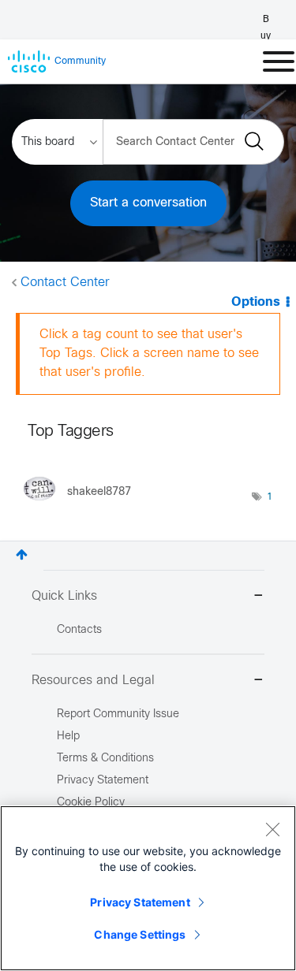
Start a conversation (148, 203)
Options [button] (255, 302)
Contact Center (65, 282)
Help (68, 736)
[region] (148, 888)
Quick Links (64, 596)
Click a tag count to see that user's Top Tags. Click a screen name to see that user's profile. (149, 353)
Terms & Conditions (105, 758)
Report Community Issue (118, 714)
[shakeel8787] (83, 504)
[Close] (272, 829)
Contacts (79, 630)
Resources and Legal (93, 680)
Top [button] (21, 554)
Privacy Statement (139, 902)
